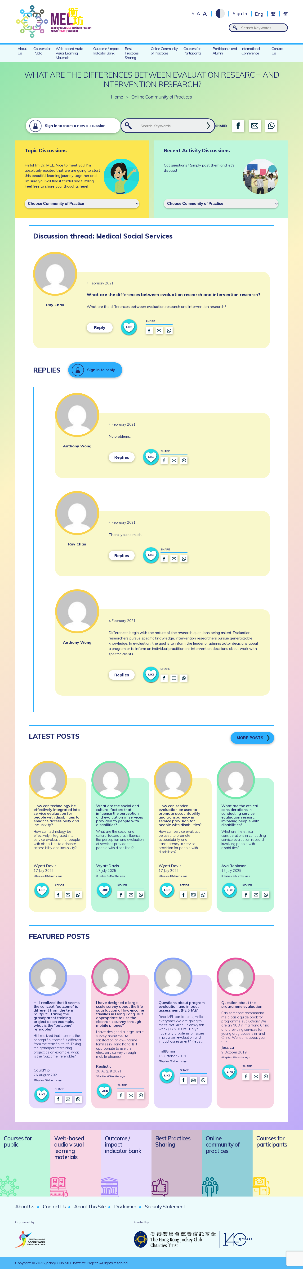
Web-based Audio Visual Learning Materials (69, 53)
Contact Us (278, 50)
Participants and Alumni (225, 50)
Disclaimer (125, 1206)
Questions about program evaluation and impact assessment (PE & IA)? (182, 1006)
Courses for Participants (192, 50)
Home (117, 97)
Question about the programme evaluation (241, 1004)
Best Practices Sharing (131, 53)
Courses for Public (41, 50)
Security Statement (165, 1206)
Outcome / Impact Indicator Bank (106, 50)
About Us (22, 50)
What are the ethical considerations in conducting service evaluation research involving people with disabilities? (240, 815)
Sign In (240, 13)
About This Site (90, 1206)
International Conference (250, 50)
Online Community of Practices (164, 50)
